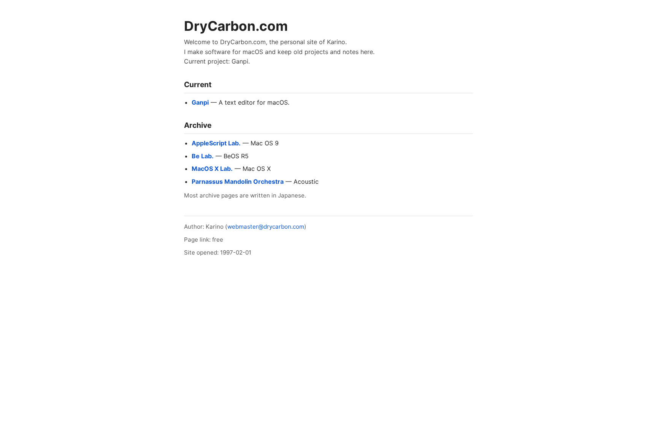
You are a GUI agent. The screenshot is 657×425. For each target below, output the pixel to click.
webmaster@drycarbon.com (265, 226)
